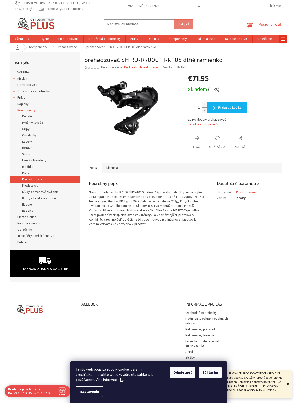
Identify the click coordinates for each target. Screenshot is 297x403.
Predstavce (30, 185)
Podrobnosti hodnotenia (141, 67)
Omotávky (29, 135)
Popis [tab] (93, 167)
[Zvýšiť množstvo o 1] (204, 104)
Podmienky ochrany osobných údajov (206, 321)
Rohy (25, 173)
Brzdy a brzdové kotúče (39, 198)
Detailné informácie (201, 124)
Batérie (22, 242)
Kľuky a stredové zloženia (40, 192)
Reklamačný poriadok (200, 329)
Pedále (27, 116)
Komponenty (26, 110)
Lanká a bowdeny (34, 160)
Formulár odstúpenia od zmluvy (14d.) (202, 343)
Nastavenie (89, 391)
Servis (189, 351)
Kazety (27, 141)
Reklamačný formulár (200, 335)
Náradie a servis (28, 223)
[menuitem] (22, 39)
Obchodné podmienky (143, 6)
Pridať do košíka (230, 107)
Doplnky (23, 104)
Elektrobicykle (27, 85)
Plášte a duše (26, 217)
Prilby (21, 97)
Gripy (26, 129)
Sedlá (26, 154)
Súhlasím (210, 372)
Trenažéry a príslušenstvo (35, 236)
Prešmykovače (32, 122)
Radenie (28, 210)
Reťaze (27, 148)
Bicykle (22, 79)
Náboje (27, 204)
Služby (190, 357)
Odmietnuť (182, 372)
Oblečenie (24, 229)
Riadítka (27, 167)
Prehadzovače (32, 179)
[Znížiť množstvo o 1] (204, 110)
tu (121, 379)
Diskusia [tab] (112, 167)
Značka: (174, 67)
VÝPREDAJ (24, 72)
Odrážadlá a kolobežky (33, 91)
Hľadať (183, 24)
